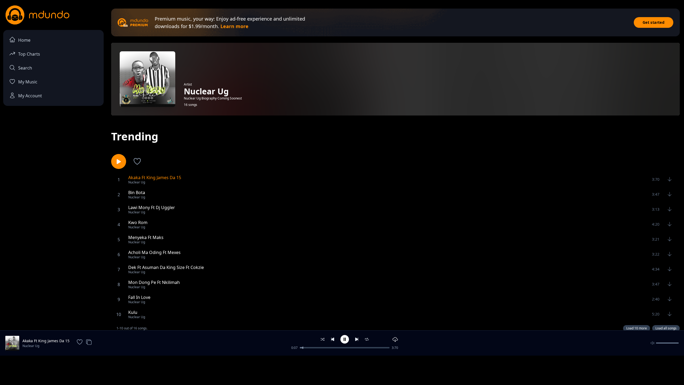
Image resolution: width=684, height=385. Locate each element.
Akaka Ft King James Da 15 (45, 340)
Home (24, 40)
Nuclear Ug (30, 346)
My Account (30, 96)
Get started (653, 22)
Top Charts (29, 54)
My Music (27, 82)
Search (25, 68)
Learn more (234, 26)
